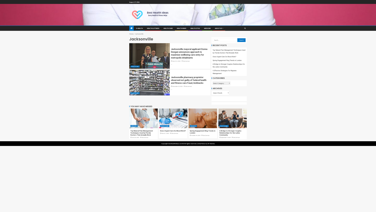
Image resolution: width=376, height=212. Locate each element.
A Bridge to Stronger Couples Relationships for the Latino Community (230, 133)
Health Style (195, 28)
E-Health (139, 28)
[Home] (131, 28)
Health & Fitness (153, 28)
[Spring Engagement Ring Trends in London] (203, 118)
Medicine (207, 28)
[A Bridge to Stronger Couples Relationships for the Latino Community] (232, 118)
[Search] (245, 28)
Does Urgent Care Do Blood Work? (224, 57)
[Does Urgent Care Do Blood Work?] (173, 118)
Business (193, 126)
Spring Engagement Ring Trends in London (227, 60)
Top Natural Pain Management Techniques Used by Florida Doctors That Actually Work (141, 133)
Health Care (168, 28)
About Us (218, 28)
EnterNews (201, 143)
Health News (181, 28)
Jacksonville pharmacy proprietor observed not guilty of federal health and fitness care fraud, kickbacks (188, 80)
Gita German (186, 61)
